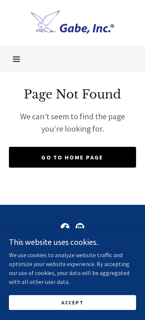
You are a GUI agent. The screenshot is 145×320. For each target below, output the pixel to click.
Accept (72, 302)
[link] (72, 23)
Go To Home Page (72, 157)
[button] (16, 59)
